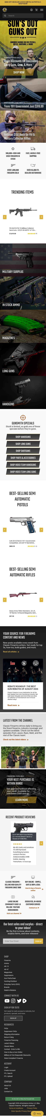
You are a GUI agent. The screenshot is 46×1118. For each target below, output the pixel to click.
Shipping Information (12, 1034)
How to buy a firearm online (33, 889)
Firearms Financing (11, 1040)
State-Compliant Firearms (13, 1058)
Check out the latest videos (14, 739)
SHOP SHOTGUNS (23, 451)
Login (6, 1067)
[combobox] (23, 15)
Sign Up (38, 941)
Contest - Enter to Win (12, 1049)
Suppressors (8, 975)
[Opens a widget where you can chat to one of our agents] (37, 1114)
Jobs (6, 1088)
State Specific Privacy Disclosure (23, 1111)
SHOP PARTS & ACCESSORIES (23, 458)
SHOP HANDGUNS (23, 437)
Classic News (9, 1046)
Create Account (9, 1070)
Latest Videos (9, 1043)
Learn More (21, 800)
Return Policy (9, 1037)
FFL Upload (8, 1076)
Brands (6, 987)
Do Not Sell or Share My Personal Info (23, 1099)
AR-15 (6, 966)
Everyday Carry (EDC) (12, 984)
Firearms (7, 960)
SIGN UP (13, 1018)
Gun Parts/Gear (10, 978)
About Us (7, 1085)
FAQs (6, 1028)
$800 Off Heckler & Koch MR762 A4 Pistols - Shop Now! (23, 3)
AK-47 (6, 969)
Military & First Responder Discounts (17, 1055)
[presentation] (4, 217)
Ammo (6, 963)
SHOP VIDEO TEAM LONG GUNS (23, 472)
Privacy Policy (32, 1108)
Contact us (33, 908)
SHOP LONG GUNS (23, 444)
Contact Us (8, 1091)
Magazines (8, 972)
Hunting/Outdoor (10, 981)
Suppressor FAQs (10, 1031)
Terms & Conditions (16, 1108)
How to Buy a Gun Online (13, 1052)
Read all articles (10, 652)
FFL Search (8, 1073)
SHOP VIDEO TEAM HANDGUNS (23, 465)
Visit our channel (13, 913)
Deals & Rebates (10, 990)
